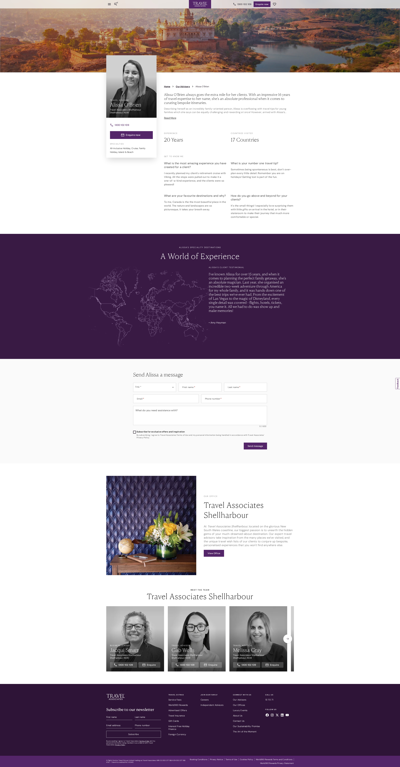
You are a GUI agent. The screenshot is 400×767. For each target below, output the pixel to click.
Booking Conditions (198, 759)
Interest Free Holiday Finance (179, 727)
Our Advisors (239, 699)
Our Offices (239, 705)
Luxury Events (240, 710)
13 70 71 (269, 699)
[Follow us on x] (277, 715)
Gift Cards (173, 721)
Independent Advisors (212, 705)
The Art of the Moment (244, 731)
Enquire (261, 4)
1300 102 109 (244, 4)
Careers (205, 699)
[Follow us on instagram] (272, 715)
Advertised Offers (177, 710)
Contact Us (238, 721)
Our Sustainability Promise (246, 726)
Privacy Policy (120, 745)
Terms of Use (144, 741)
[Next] (287, 638)
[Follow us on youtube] (287, 715)
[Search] (115, 4)
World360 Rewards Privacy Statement (277, 763)
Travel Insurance (176, 715)
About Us (237, 715)
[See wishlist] (274, 4)
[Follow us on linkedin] (282, 715)
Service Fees (174, 699)
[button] (255, 446)
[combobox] (154, 387)
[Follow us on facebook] (267, 715)
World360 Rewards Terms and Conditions (274, 759)
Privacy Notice (216, 759)
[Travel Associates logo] (115, 700)
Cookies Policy (246, 759)
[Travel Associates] (200, 4)
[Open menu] (109, 4)
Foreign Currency (177, 734)
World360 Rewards (178, 705)
